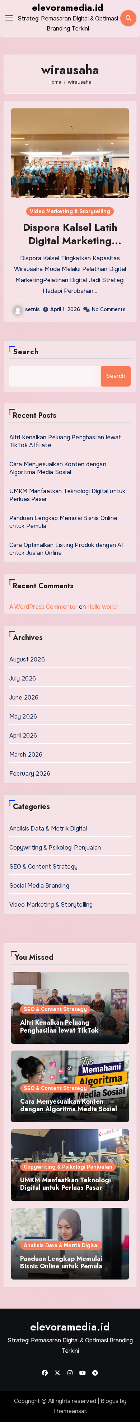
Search (26, 352)
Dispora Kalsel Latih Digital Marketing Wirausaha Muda (70, 240)
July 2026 (22, 678)
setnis (32, 309)
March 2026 (26, 754)
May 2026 (23, 716)
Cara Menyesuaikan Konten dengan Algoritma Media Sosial (57, 468)
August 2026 (27, 659)
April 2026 (23, 735)
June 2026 (24, 697)
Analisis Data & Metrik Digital (48, 828)
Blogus (109, 1401)
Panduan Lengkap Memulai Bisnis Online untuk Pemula (61, 1262)
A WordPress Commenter (43, 607)
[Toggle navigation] (9, 18)
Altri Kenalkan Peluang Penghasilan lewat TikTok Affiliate (59, 1030)
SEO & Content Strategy (43, 866)
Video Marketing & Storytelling (70, 211)
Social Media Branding (39, 885)
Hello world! (102, 607)
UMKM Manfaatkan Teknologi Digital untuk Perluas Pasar (65, 1184)
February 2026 (30, 773)
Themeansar (69, 1411)
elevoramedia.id (67, 7)
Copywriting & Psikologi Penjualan (55, 847)
